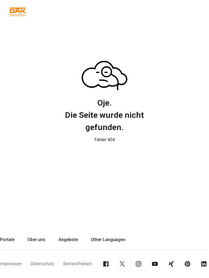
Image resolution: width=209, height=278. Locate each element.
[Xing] (171, 264)
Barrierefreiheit (77, 263)
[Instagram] (138, 264)
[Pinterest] (187, 264)
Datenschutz (42, 263)
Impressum (11, 263)
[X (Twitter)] (122, 264)
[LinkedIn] (204, 264)
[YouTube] (155, 264)
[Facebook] (106, 264)
